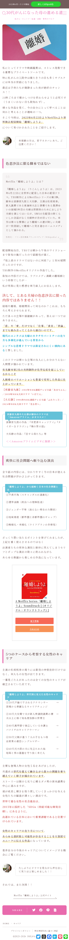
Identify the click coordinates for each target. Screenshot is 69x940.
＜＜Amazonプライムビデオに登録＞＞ (31, 441)
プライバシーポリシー (20, 930)
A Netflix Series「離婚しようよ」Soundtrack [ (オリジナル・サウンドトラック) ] (33, 605)
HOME (6, 923)
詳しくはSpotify (46, 4)
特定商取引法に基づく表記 (46, 930)
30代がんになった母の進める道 (34, 12)
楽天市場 (34, 621)
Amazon (34, 629)
